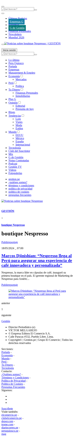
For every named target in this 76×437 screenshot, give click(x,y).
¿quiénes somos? (17, 182)
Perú (11, 82)
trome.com (7, 424)
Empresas (13, 24)
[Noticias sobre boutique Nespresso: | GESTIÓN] (32, 43)
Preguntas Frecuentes (13, 387)
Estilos (19, 128)
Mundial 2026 (16, 37)
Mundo (12, 131)
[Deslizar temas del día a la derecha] (2, 44)
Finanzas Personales (19, 31)
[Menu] (2, 6)
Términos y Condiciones (15, 377)
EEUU (19, 135)
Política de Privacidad (13, 380)
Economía (14, 76)
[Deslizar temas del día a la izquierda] (2, 13)
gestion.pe (14, 179)
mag (3, 433)
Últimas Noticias (17, 18)
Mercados (21, 79)
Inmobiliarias (23, 95)
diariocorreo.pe (9, 427)
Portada (12, 66)
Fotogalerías (15, 173)
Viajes (19, 122)
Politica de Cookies (12, 383)
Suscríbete (7, 408)
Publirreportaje (9, 242)
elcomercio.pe (9, 414)
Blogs (11, 112)
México (20, 138)
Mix (10, 154)
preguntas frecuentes (19, 194)
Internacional (23, 144)
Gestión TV (15, 166)
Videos (12, 169)
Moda (19, 125)
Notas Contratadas (18, 160)
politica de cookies (18, 191)
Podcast (12, 163)
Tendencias (14, 115)
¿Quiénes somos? (11, 374)
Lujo (18, 118)
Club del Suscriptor (19, 150)
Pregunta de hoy (25, 108)
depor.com (7, 421)
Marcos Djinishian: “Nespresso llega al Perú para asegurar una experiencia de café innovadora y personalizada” (36, 260)
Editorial (20, 105)
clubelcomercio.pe (11, 418)
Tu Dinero (14, 89)
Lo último (13, 60)
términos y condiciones (21, 185)
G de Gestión (17, 27)
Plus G (12, 99)
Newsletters (15, 34)
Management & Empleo (21, 72)
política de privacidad (20, 188)
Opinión (13, 102)
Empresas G (16, 21)
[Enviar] (35, 9)
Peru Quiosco (16, 63)
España (20, 141)
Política (20, 86)
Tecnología (14, 147)
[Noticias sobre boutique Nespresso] (22, 200)
